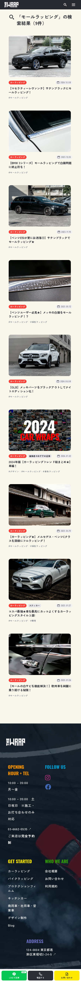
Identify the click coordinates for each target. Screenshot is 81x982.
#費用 (33, 620)
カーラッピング (19, 871)
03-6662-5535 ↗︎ (19, 829)
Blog (11, 925)
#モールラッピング (18, 97)
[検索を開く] (65, 4)
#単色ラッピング (38, 321)
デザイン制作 (17, 917)
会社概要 (51, 871)
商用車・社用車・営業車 (22, 907)
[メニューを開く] (73, 4)
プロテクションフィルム (22, 888)
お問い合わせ (54, 878)
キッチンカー (17, 898)
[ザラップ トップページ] (11, 4)
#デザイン (14, 471)
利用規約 (51, 886)
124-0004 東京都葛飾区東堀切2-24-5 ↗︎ (41, 951)
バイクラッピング (20, 878)
